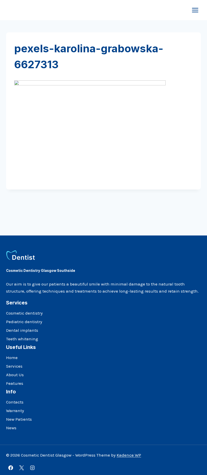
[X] (21, 467)
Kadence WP (129, 455)
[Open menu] (195, 10)
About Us (15, 374)
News (11, 427)
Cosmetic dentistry (24, 313)
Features (14, 383)
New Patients (19, 419)
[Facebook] (10, 467)
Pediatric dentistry (24, 321)
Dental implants (22, 330)
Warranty (15, 410)
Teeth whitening (22, 338)
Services (14, 366)
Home (12, 357)
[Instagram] (32, 467)
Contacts (14, 402)
